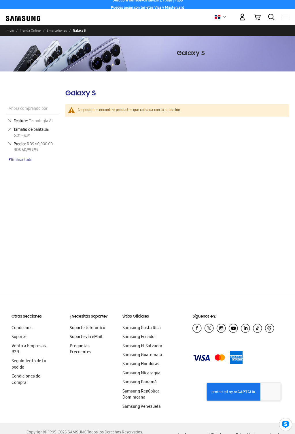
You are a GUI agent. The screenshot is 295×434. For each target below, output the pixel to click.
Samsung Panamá (139, 382)
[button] (224, 17)
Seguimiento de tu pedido (29, 364)
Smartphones (57, 30)
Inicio (10, 30)
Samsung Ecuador (139, 337)
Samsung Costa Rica (141, 328)
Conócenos (22, 328)
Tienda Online (30, 30)
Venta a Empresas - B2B (30, 349)
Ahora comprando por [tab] (28, 109)
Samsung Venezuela (141, 406)
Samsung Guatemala (142, 355)
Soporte (19, 337)
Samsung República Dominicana (141, 394)
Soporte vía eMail (86, 337)
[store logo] (23, 14)
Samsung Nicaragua (141, 373)
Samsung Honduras (140, 364)
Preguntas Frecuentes (80, 349)
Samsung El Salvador (142, 346)
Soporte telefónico (87, 328)
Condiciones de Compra (26, 379)
